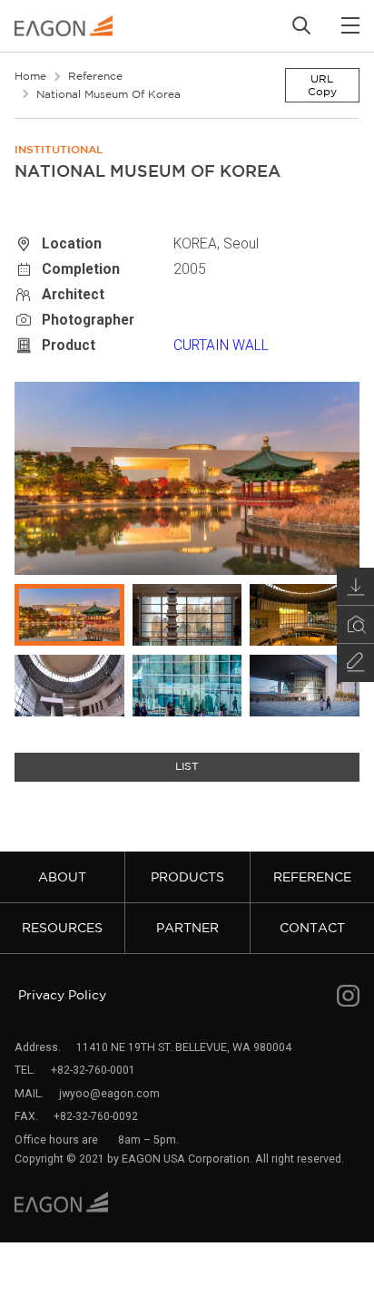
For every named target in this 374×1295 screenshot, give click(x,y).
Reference (95, 76)
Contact (312, 927)
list (187, 767)
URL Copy (322, 85)
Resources (62, 927)
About (62, 877)
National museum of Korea (108, 94)
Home (30, 76)
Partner (187, 927)
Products (187, 877)
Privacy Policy (62, 995)
